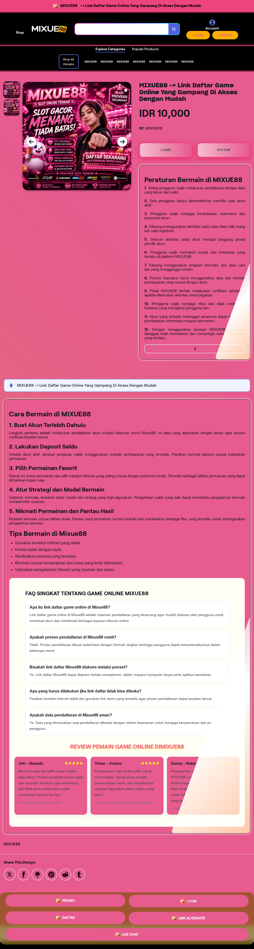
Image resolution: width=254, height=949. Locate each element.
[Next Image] (122, 142)
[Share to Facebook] (24, 874)
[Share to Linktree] (37, 874)
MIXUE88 (12, 844)
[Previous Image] (31, 142)
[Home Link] (49, 29)
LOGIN (198, 35)
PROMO (68, 902)
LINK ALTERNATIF (191, 917)
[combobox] (122, 29)
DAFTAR (225, 35)
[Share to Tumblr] (79, 874)
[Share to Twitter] (10, 874)
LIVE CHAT (130, 932)
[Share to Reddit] (65, 874)
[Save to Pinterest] (51, 874)
